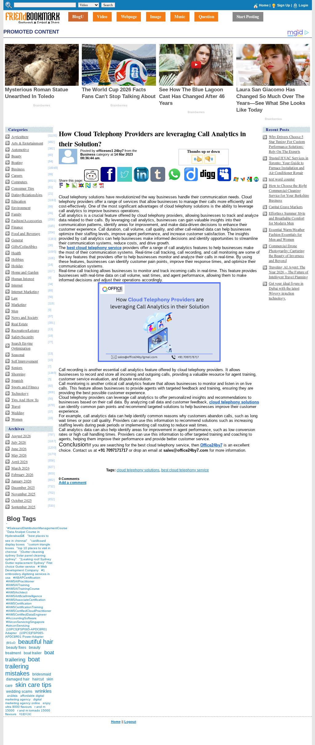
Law (14, 297)
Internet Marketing (25, 291)
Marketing (19, 304)
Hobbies (17, 259)
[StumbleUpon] (257, 180)
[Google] (250, 180)
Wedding (18, 412)
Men (14, 310)
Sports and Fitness (25, 386)
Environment (20, 207)
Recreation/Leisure (25, 330)
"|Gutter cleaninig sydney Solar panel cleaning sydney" (25, 555)
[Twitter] (125, 180)
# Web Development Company (26, 568)
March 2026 (20, 468)
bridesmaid (41, 674)
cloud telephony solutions (138, 470)
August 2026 (21, 435)
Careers (17, 175)
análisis (12, 695)
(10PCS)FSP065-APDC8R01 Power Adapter (24, 634)
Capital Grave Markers (286, 206)
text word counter (282, 178)
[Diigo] (191, 180)
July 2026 (18, 442)
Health (16, 252)
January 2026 (21, 480)
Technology (20, 393)
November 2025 (23, 493)
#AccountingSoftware (21, 618)
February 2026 (22, 474)
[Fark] (61, 186)
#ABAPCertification (26, 577)
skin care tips (33, 684)
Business (18, 168)
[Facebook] (108, 180)
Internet (17, 285)
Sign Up (283, 5)
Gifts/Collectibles (24, 246)
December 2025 (23, 487)
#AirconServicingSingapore (25, 622)
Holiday (17, 265)
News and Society (24, 317)
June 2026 (19, 448)
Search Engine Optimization (22, 346)
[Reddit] (92, 180)
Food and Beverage (25, 233)
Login (303, 5)
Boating (17, 162)
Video (102, 17)
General (17, 239)
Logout (130, 721)
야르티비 (25, 714)
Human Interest (22, 278)
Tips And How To (25, 399)
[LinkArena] (75, 186)
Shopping (18, 373)
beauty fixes (16, 647)
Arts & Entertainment (27, 143)
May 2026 (19, 455)
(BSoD (10, 642)
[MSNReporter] (243, 180)
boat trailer (33, 653)
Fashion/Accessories (26, 220)
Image (155, 17)
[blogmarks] (68, 186)
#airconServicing (18, 625)
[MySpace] (225, 180)
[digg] (208, 180)
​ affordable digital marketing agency (24, 697)
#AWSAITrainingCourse (23, 588)
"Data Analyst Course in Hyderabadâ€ (22, 533)
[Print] (95, 186)
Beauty (16, 155)
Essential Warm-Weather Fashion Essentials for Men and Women (287, 234)
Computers (19, 181)
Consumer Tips (22, 188)
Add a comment (72, 483)
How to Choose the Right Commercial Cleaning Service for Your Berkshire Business (289, 193)
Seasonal (18, 354)
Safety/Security (22, 336)
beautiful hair (35, 641)
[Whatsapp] (175, 180)
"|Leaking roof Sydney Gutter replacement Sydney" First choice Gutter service (28, 562)
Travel (16, 406)
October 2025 (21, 500)
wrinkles (43, 691)
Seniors (17, 367)
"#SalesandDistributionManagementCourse (36, 528)
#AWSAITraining (18, 585)
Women (17, 419)
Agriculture (19, 136)
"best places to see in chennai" (27, 538)
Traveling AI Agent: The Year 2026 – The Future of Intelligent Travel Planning (289, 271)
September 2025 (23, 506)
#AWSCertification (19, 603)
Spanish (17, 380)
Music (179, 17)
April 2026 (19, 461)
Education (18, 201)
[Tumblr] (158, 180)
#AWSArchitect (16, 592)
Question (206, 17)
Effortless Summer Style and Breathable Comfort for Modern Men (287, 218)
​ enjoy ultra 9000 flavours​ (27, 704)
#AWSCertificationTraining (24, 607)
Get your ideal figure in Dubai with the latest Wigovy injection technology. (286, 290)
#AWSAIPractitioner (20, 581)
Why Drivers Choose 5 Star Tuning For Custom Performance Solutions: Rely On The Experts (287, 144)
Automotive (20, 149)
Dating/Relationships (26, 194)
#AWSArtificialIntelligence (24, 596)
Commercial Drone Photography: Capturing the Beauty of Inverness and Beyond (287, 253)
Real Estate (19, 323)
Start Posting (248, 17)
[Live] (236, 180)
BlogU (78, 17)
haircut (38, 679)
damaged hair (18, 679)
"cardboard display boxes (25, 542)
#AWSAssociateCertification (26, 599)
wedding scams (19, 691)
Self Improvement (24, 361)
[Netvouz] (88, 186)
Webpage (129, 17)
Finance (17, 226)
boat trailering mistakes (22, 666)
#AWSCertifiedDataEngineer (26, 614)
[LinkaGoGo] (82, 186)
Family (16, 214)
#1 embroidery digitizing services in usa (27, 574)
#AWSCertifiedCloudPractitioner (28, 610)
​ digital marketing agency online (23, 701)
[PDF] (102, 186)
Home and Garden (25, 272)
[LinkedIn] (142, 180)
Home (264, 5)
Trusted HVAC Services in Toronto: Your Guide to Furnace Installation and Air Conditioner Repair (289, 165)
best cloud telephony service (185, 470)
